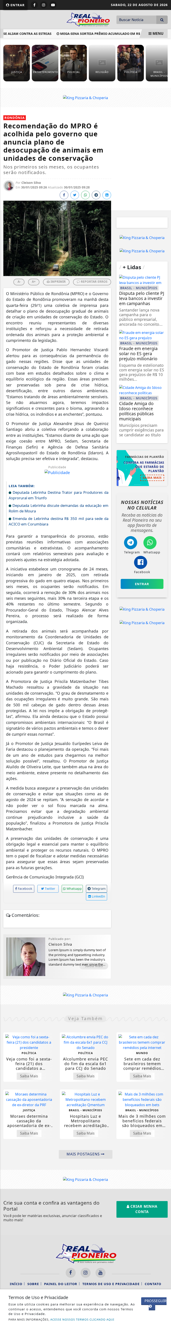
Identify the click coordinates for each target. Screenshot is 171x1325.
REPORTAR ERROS (93, 281)
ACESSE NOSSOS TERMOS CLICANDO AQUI (82, 1319)
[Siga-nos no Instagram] (86, 1273)
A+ (34, 281)
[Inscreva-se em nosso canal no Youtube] (101, 1273)
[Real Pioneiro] (88, 19)
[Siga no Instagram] (43, 4)
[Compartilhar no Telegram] (96, 195)
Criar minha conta (143, 1209)
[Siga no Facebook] (34, 4)
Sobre (33, 1284)
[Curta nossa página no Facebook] (71, 1273)
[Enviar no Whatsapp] (85, 195)
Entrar (17, 5)
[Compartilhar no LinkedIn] (106, 195)
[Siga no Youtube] (53, 4)
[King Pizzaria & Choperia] (85, 97)
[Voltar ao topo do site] (164, 728)
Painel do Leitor (60, 1284)
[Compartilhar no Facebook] (64, 195)
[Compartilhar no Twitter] (74, 195)
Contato (153, 1284)
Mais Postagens (84, 1154)
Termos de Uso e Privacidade (111, 1284)
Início (16, 1284)
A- (19, 281)
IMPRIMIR (58, 281)
